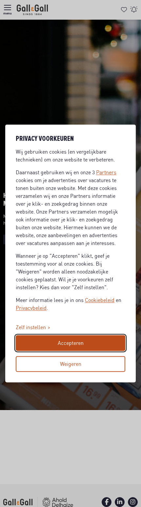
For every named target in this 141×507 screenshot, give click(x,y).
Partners (106, 172)
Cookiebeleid (99, 300)
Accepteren (71, 343)
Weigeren (70, 364)
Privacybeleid (31, 308)
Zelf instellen (31, 327)
